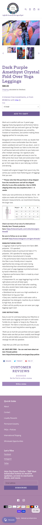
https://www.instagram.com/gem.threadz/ (24, 238)
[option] (11, 49)
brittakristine (33, 518)
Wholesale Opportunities (13, 441)
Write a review (21, 384)
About (6, 406)
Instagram (8, 458)
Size (3, 103)
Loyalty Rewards (10, 418)
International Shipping (12, 435)
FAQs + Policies (10, 429)
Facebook (7, 454)
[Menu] (38, 9)
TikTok (6, 463)
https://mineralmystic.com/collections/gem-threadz (21, 230)
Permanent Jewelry (11, 423)
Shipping (5, 89)
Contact (7, 412)
